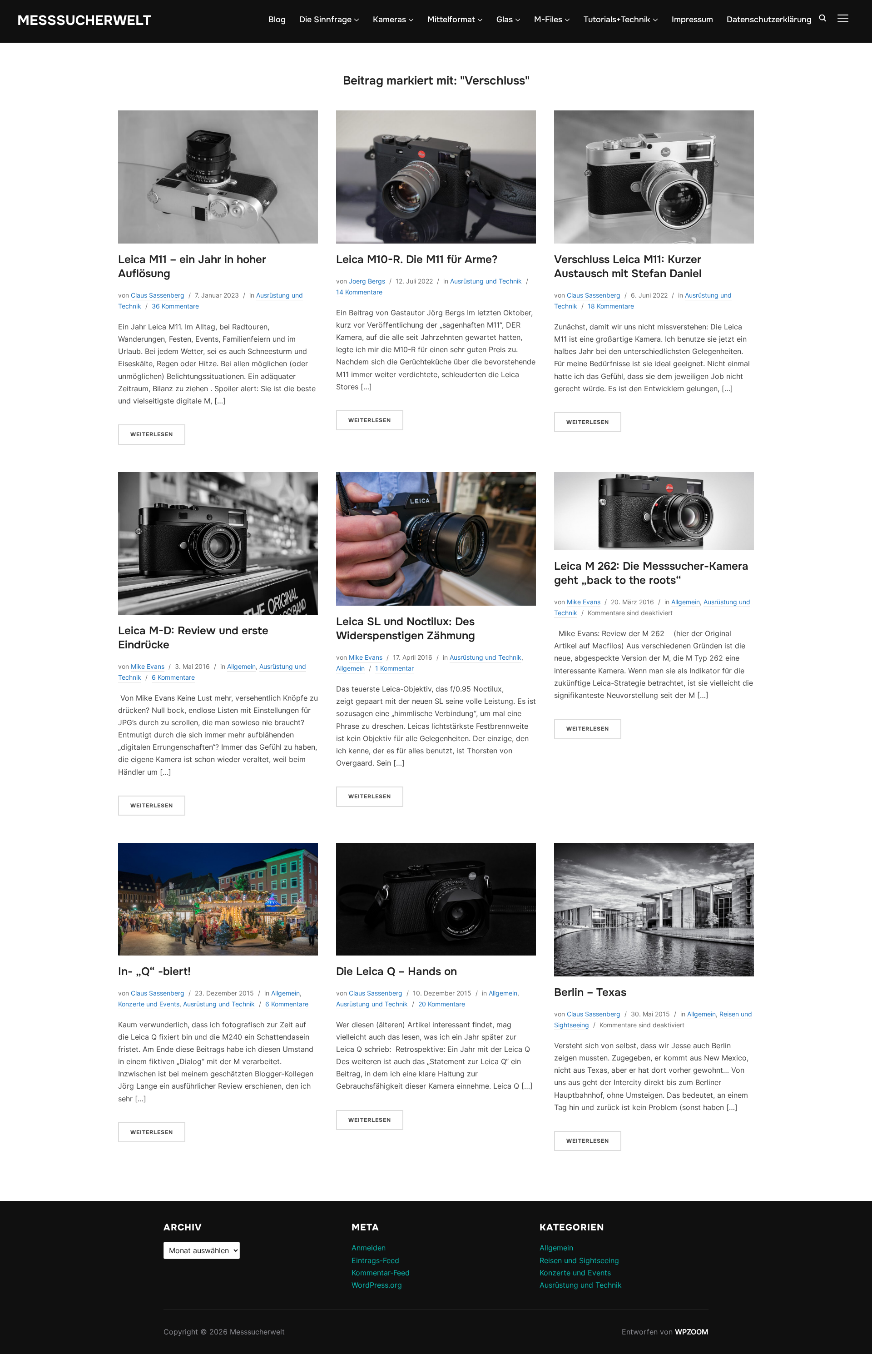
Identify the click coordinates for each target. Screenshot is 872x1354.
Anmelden (369, 1247)
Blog (277, 20)
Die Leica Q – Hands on (396, 971)
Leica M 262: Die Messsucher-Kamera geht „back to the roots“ (651, 573)
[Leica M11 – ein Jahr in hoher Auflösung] (218, 116)
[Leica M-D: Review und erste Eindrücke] (218, 478)
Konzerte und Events (148, 1004)
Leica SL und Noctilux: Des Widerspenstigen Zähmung (405, 628)
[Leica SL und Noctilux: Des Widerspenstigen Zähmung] (436, 478)
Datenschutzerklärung (769, 20)
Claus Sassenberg (157, 295)
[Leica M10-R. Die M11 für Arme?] (436, 116)
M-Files (548, 20)
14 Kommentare (359, 292)
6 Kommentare (173, 677)
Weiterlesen (151, 434)
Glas (504, 20)
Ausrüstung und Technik (486, 281)
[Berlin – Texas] (654, 848)
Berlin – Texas (590, 992)
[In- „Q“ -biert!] (218, 848)
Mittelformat (451, 20)
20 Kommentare (441, 1004)
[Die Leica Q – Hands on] (436, 848)
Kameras (389, 20)
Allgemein (241, 666)
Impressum (692, 20)
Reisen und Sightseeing (579, 1260)
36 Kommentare (175, 306)
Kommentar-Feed (381, 1272)
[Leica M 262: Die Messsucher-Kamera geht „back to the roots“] (654, 478)
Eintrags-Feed (375, 1260)
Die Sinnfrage (325, 20)
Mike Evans (147, 666)
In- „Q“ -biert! (154, 971)
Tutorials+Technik (617, 20)
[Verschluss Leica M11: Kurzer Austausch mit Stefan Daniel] (654, 116)
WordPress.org (377, 1284)
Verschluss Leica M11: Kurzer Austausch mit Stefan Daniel (628, 266)
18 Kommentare (611, 306)
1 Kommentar (394, 668)
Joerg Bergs (367, 281)
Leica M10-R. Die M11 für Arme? (417, 259)
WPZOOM (691, 1331)
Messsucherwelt (84, 20)
